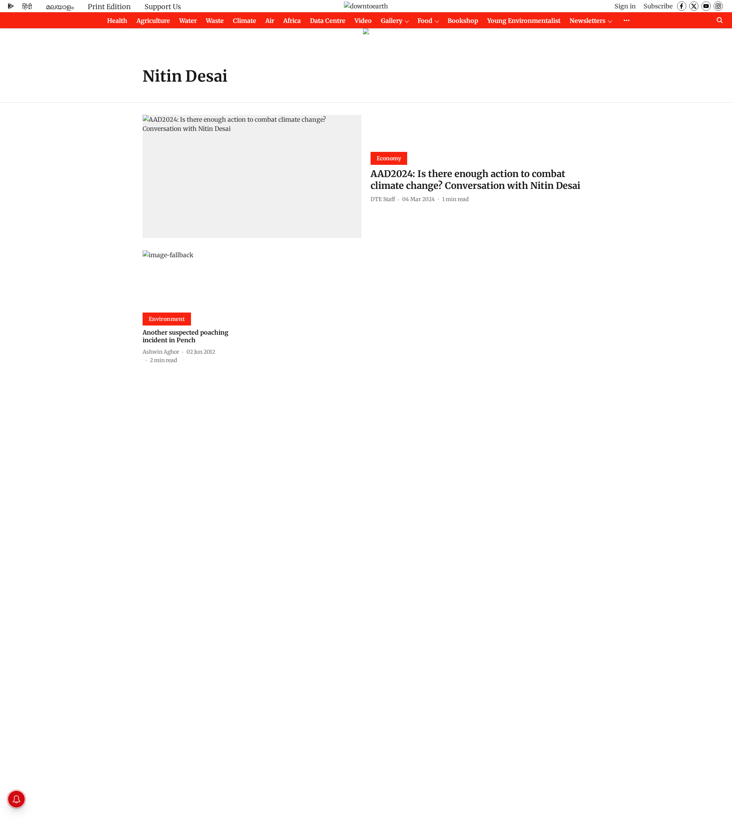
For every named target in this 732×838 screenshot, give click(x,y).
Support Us (162, 6)
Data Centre (327, 20)
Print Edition (109, 6)
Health (117, 20)
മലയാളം (60, 6)
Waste (215, 20)
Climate (244, 20)
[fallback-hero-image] (252, 176)
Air (269, 20)
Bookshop (463, 20)
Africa (292, 20)
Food (424, 20)
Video (363, 20)
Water (188, 20)
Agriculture (153, 20)
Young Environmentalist (523, 20)
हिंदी (27, 6)
